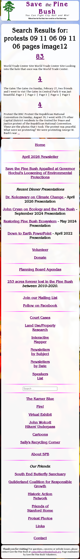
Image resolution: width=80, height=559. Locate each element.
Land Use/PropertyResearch (40, 327)
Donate (40, 257)
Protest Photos (40, 518)
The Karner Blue (40, 399)
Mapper (40, 342)
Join (26, 298)
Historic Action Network (40, 496)
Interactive (40, 337)
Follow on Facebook (40, 305)
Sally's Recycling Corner (40, 442)
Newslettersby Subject (40, 351)
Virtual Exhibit (40, 414)
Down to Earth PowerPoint (29, 233)
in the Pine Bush (51, 281)
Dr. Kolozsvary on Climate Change (35, 197)
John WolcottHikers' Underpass (40, 424)
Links (40, 526)
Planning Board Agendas (40, 269)
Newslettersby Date (40, 364)
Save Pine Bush (47, 7)
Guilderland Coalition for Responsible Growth (40, 484)
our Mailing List (43, 298)
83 (40, 56)
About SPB (40, 454)
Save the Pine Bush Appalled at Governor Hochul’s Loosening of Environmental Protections (40, 172)
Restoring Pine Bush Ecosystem (30, 221)
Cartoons (40, 434)
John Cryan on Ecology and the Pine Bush (39, 209)
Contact (40, 538)
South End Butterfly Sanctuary (40, 474)
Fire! (40, 406)
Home (40, 145)
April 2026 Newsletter (40, 157)
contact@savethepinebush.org (46, 551)
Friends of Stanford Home (40, 508)
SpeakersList (40, 376)
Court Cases (40, 317)
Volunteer (40, 250)
